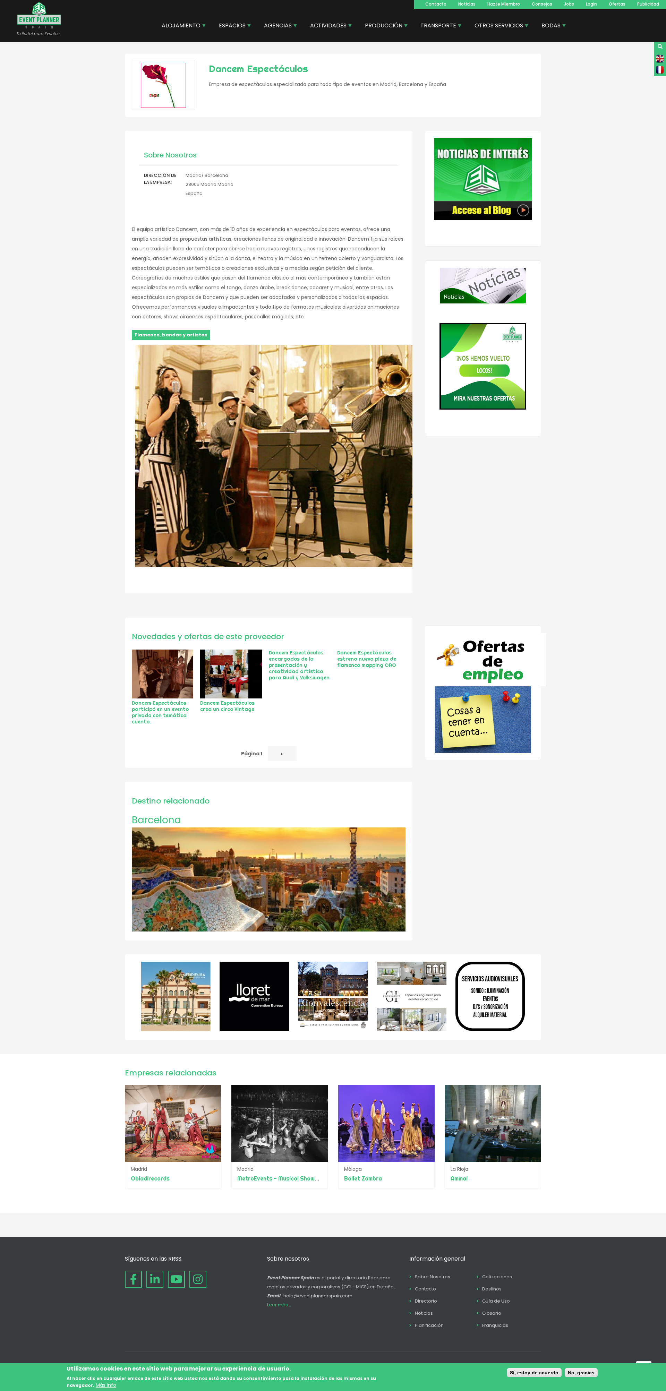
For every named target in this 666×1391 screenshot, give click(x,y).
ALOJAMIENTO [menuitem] (178, 26)
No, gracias (581, 1372)
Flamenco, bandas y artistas (171, 335)
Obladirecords (150, 1178)
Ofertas (617, 4)
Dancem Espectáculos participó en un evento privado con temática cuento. (160, 712)
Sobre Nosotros (432, 1276)
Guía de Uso (496, 1301)
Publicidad (648, 4)
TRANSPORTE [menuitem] (435, 26)
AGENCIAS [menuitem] (275, 26)
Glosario (491, 1313)
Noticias (467, 4)
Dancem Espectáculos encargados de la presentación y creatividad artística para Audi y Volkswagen (299, 665)
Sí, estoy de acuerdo (534, 1372)
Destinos (492, 1289)
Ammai (459, 1178)
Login (591, 4)
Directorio (426, 1301)
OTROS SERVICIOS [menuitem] (496, 26)
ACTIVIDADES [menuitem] (326, 26)
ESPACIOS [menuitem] (230, 26)
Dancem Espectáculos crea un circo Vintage (227, 706)
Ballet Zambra (363, 1178)
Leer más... (279, 1305)
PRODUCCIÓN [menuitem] (381, 26)
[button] (274, 565)
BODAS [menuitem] (548, 26)
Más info (106, 1385)
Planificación (429, 1325)
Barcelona (156, 820)
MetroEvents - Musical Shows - (279, 1178)
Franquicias (495, 1325)
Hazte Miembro (503, 4)
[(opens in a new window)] (176, 1029)
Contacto (435, 4)
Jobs (569, 4)
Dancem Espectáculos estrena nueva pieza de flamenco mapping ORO (366, 659)
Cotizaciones (497, 1276)
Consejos (542, 4)
